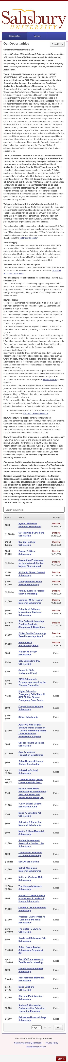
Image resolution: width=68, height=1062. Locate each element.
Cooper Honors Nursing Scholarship (30, 708)
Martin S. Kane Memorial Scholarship (31, 833)
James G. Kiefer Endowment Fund (27, 671)
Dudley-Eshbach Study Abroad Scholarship (30, 583)
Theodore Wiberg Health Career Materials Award (30, 781)
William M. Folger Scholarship (27, 653)
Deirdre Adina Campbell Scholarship (30, 970)
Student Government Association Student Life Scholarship (31, 843)
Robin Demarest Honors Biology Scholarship (30, 762)
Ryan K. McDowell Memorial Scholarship (29, 525)
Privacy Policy (52, 1042)
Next (59, 1027)
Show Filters (57, 44)
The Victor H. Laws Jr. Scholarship (29, 930)
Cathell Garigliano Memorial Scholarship (29, 869)
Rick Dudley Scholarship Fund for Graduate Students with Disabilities (31, 624)
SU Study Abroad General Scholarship (31, 574)
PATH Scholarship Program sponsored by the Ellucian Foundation (32, 682)
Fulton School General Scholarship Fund (30, 805)
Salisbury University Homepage (28, 1042)
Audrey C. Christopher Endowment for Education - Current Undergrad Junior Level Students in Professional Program (32, 730)
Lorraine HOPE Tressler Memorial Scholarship (30, 601)
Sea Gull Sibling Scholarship (26, 543)
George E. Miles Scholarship (26, 552)
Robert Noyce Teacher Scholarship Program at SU (30, 950)
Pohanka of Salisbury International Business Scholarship (29, 611)
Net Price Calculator (29, 237)
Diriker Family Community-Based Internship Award (32, 635)
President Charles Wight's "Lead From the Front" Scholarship (31, 919)
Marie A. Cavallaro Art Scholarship (29, 814)
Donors (37, 35)
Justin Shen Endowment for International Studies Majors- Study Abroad (31, 563)
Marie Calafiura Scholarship (26, 988)
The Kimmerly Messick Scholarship (30, 888)
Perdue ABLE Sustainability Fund (28, 644)
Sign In (61, 1058)
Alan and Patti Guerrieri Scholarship (30, 997)
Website (50, 379)
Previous (48, 1027)
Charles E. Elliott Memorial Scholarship (32, 909)
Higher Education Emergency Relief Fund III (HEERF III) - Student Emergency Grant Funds (31, 696)
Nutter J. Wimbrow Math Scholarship (30, 878)
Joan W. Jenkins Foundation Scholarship (30, 753)
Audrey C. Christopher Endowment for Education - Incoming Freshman (31, 1008)
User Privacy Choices (36, 1046)
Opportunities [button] (14, 35)
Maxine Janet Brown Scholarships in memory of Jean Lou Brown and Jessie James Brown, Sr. (32, 793)
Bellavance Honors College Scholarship (32, 1019)
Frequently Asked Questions (35, 413)
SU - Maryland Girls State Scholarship (31, 534)
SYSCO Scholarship (28, 861)
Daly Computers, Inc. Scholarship (29, 662)
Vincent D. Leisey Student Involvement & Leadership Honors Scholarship (31, 898)
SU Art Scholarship (28, 716)
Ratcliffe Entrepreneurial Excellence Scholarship (30, 961)
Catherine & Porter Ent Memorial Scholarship (29, 823)
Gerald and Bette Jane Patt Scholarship (32, 939)
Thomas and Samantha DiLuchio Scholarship (30, 854)
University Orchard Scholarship (28, 772)
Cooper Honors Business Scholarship (31, 744)
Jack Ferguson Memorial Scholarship (31, 979)
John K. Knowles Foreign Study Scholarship (31, 592)
